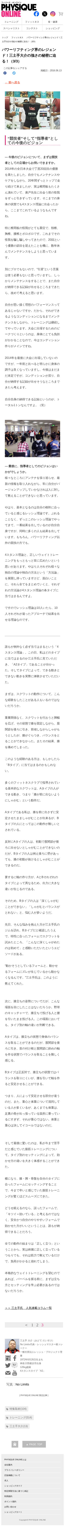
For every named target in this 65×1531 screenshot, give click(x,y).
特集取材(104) (18, 1408)
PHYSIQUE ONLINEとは (15, 1459)
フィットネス (32, 22)
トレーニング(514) (21, 1417)
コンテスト (32, 28)
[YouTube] (14, 1371)
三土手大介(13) (19, 1426)
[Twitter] (8, 1364)
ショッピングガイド (13, 1486)
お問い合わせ (10, 1507)
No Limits (22, 1384)
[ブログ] (14, 1364)
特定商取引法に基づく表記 (16, 1491)
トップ (5, 37)
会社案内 (8, 1465)
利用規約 (8, 1496)
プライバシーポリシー (14, 1470)
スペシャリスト (11, 28)
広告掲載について (12, 1475)
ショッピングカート (13, 1512)
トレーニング (11, 22)
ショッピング (53, 28)
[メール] (8, 1371)
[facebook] (14, 1357)
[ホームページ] (8, 1357)
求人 (6, 1480)
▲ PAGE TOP (34, 1444)
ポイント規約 (10, 1501)
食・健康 (52, 22)
